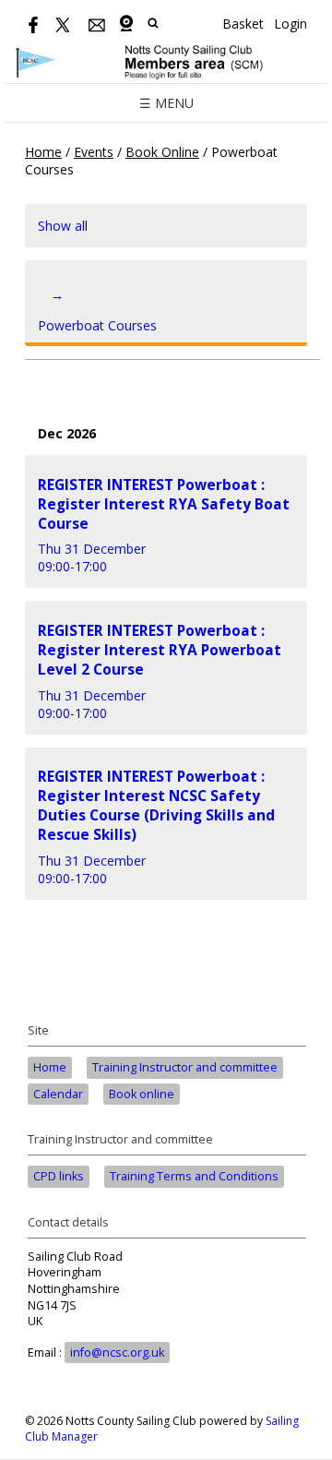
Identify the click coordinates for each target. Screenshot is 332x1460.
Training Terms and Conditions (194, 1176)
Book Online (162, 152)
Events (93, 152)
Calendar (58, 1094)
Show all (63, 225)
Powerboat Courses (97, 310)
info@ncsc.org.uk (117, 1352)
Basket (243, 23)
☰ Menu (166, 103)
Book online (141, 1094)
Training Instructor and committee (185, 1067)
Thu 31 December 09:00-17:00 (164, 525)
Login (290, 23)
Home (43, 152)
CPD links (58, 1176)
